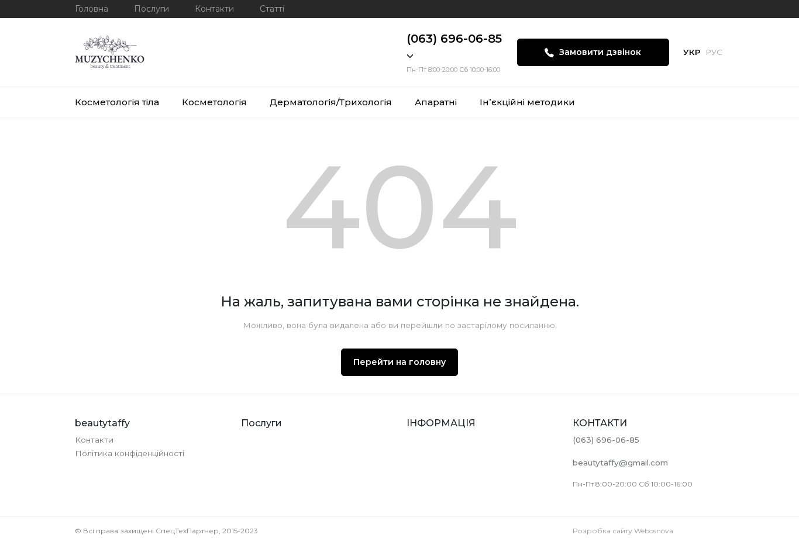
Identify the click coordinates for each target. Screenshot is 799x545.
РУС (713, 52)
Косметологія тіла (117, 102)
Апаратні (436, 102)
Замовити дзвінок (599, 52)
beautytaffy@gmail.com (620, 462)
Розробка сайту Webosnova (623, 530)
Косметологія (214, 102)
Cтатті (272, 9)
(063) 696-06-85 (454, 39)
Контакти (214, 9)
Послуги (151, 9)
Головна (91, 9)
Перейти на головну (399, 362)
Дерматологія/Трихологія (331, 102)
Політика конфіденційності (129, 453)
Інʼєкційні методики (527, 102)
